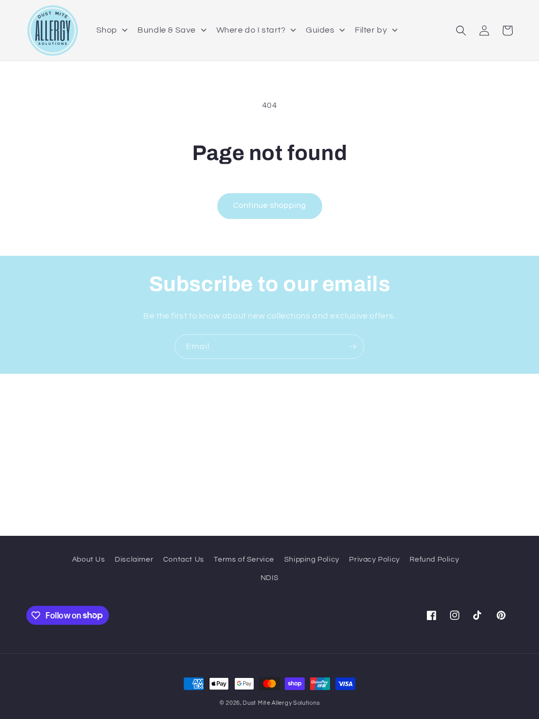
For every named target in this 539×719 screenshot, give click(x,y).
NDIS (269, 578)
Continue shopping (269, 205)
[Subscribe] (352, 346)
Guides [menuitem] (320, 30)
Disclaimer (134, 559)
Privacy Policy (374, 559)
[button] (461, 30)
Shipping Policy (312, 559)
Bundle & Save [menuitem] (166, 30)
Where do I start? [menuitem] (251, 30)
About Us (88, 559)
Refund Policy (434, 559)
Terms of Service (244, 559)
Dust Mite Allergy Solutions (281, 703)
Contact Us (183, 559)
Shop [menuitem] (106, 30)
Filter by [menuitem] (371, 30)
